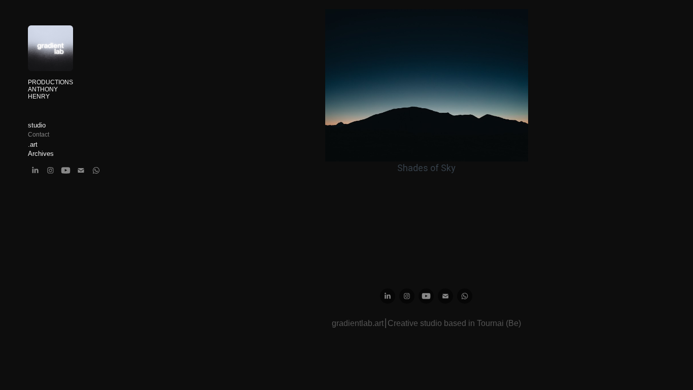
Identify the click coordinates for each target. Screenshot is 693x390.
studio (37, 125)
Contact (38, 134)
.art (33, 144)
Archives (41, 153)
